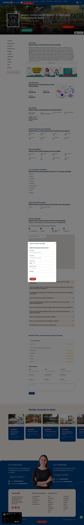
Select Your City (32, 266)
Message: (31, 271)
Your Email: (31, 255)
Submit (32, 279)
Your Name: (31, 250)
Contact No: (32, 260)
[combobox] (31, 263)
